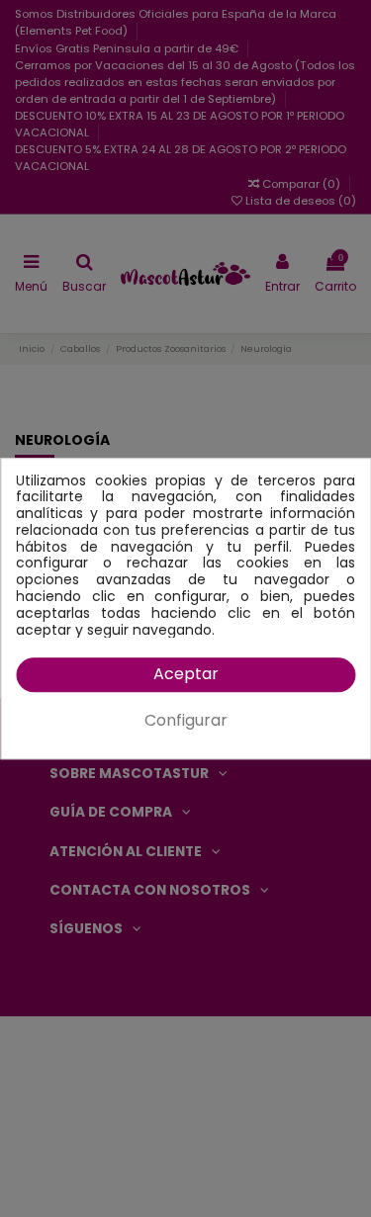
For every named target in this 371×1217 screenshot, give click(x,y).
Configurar (186, 720)
